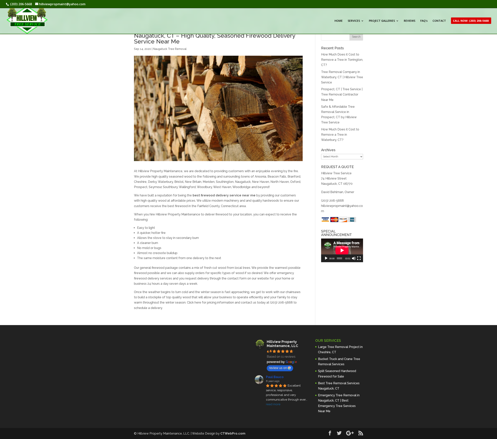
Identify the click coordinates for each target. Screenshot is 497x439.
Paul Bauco (275, 377)
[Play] (326, 258)
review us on (278, 368)
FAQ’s (423, 21)
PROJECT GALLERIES (382, 21)
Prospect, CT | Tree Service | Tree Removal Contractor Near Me (341, 94)
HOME (339, 21)
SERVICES (354, 21)
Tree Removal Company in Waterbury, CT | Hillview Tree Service (342, 77)
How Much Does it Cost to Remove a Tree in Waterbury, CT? (340, 135)
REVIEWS (409, 21)
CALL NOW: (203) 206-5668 (471, 21)
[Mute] (354, 258)
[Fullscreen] (359, 258)
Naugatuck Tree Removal (170, 48)
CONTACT (439, 21)
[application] (342, 250)
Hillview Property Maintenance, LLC (282, 344)
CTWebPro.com (232, 433)
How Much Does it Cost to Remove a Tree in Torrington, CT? (342, 60)
